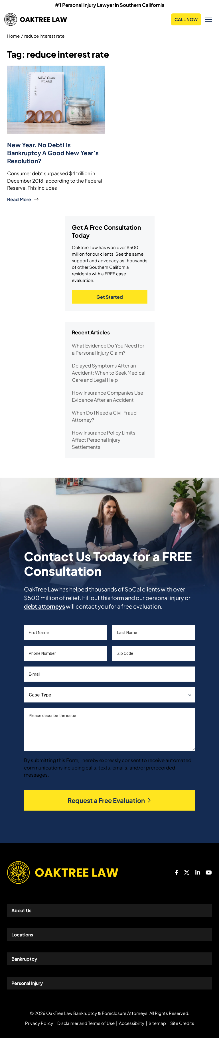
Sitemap (157, 1023)
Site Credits (182, 1023)
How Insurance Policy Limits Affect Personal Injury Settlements (103, 439)
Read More (19, 199)
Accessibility (131, 1023)
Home (13, 36)
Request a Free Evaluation (106, 800)
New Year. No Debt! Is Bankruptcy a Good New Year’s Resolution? (53, 153)
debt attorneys (44, 606)
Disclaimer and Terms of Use (86, 1023)
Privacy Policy (39, 1023)
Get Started (109, 297)
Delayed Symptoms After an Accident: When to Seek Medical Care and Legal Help (108, 372)
